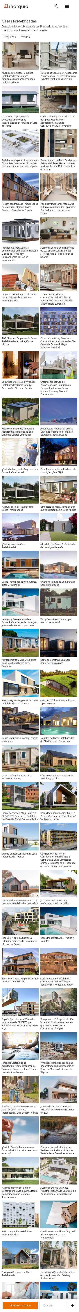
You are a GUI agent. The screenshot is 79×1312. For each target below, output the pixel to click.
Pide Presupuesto (20, 1305)
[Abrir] (66, 6)
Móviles (25, 37)
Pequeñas (10, 37)
